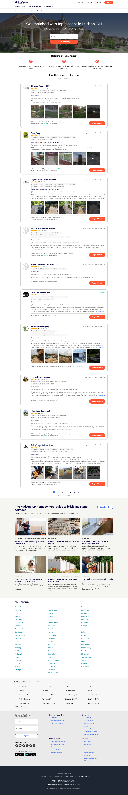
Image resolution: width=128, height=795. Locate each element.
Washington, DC (93, 703)
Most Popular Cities (20, 682)
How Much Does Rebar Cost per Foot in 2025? (63, 542)
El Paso (83, 635)
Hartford (18, 645)
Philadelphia (85, 613)
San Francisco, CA (48, 703)
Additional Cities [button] (20, 707)
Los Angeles (19, 623)
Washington (19, 648)
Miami (17, 657)
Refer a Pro (87, 726)
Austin (83, 629)
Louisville (51, 607)
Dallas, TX (91, 686)
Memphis (84, 623)
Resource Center (89, 723)
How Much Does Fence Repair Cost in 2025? (97, 580)
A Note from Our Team (90, 731)
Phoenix (18, 610)
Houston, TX (46, 691)
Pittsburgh (85, 616)
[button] (37, 111)
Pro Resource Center (57, 747)
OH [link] (21, 11)
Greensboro (52, 654)
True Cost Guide (88, 720)
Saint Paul (51, 629)
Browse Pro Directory (57, 720)
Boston (50, 616)
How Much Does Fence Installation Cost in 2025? (62, 580)
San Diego (18, 632)
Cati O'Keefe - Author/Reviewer (58, 576)
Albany (50, 641)
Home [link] (17, 11)
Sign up (26, 736)
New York (51, 645)
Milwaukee (85, 667)
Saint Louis (52, 635)
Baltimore (51, 613)
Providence (85, 619)
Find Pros (54, 717)
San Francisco (20, 635)
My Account (87, 717)
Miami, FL (91, 691)
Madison (84, 663)
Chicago (18, 670)
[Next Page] (79, 492)
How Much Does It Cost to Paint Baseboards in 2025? (95, 542)
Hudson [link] (26, 11)
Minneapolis (52, 626)
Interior (17, 6)
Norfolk (83, 651)
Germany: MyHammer (53, 776)
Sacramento (19, 629)
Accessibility (72, 781)
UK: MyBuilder (87, 776)
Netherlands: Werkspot (75, 776)
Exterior (24, 6)
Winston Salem (53, 660)
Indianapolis (19, 673)
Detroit (50, 619)
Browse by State (35, 682)
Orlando (18, 660)
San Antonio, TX (93, 699)
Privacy (54, 781)
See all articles (105, 507)
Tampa (17, 663)
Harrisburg (85, 610)
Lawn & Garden (33, 6)
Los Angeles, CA (71, 691)
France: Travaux (42, 776)
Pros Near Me (88, 729)
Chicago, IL (69, 686)
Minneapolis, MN (47, 695)
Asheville (51, 648)
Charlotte (51, 651)
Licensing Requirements (91, 734)
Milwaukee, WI (24, 695)
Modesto (18, 626)
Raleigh (50, 657)
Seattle (84, 660)
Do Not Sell (65, 781)
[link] (64, 89)
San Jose (18, 638)
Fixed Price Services (57, 723)
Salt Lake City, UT (71, 699)
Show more (101, 198)
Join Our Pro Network (57, 744)
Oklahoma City (53, 673)
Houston (84, 641)
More (40, 6)
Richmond (85, 654)
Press (85, 750)
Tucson (17, 613)
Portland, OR (46, 699)
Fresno (17, 616)
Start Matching (64, 42)
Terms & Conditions (74, 784)
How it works (87, 741)
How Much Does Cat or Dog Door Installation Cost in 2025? (28, 580)
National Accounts (56, 752)
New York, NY (93, 695)
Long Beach (19, 619)
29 (74, 492)
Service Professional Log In (59, 741)
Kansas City (52, 632)
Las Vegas (51, 638)
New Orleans (52, 610)
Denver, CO (23, 691)
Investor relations (89, 752)
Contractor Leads (56, 750)
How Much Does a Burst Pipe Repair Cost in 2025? (29, 543)
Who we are (87, 744)
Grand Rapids (53, 623)
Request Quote (97, 123)
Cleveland (51, 667)
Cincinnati (51, 663)
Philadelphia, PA (24, 699)
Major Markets (22, 602)
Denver (17, 641)
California (59, 781)
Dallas (83, 632)
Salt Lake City (86, 648)
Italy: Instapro (64, 776)
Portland (84, 607)
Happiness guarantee (90, 758)
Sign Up (108, 2)
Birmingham (19, 607)
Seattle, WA (69, 703)
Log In (99, 2)
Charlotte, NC (47, 686)
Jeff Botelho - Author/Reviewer (26, 538)
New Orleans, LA (71, 695)
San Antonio (85, 645)
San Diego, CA (24, 703)
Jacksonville (19, 654)
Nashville (84, 626)
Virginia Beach (86, 657)
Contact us (87, 755)
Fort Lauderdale (20, 651)
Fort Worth (85, 638)
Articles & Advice (49, 6)
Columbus (51, 670)
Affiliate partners (89, 761)
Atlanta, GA (23, 686)
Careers (86, 747)
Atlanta (17, 667)
